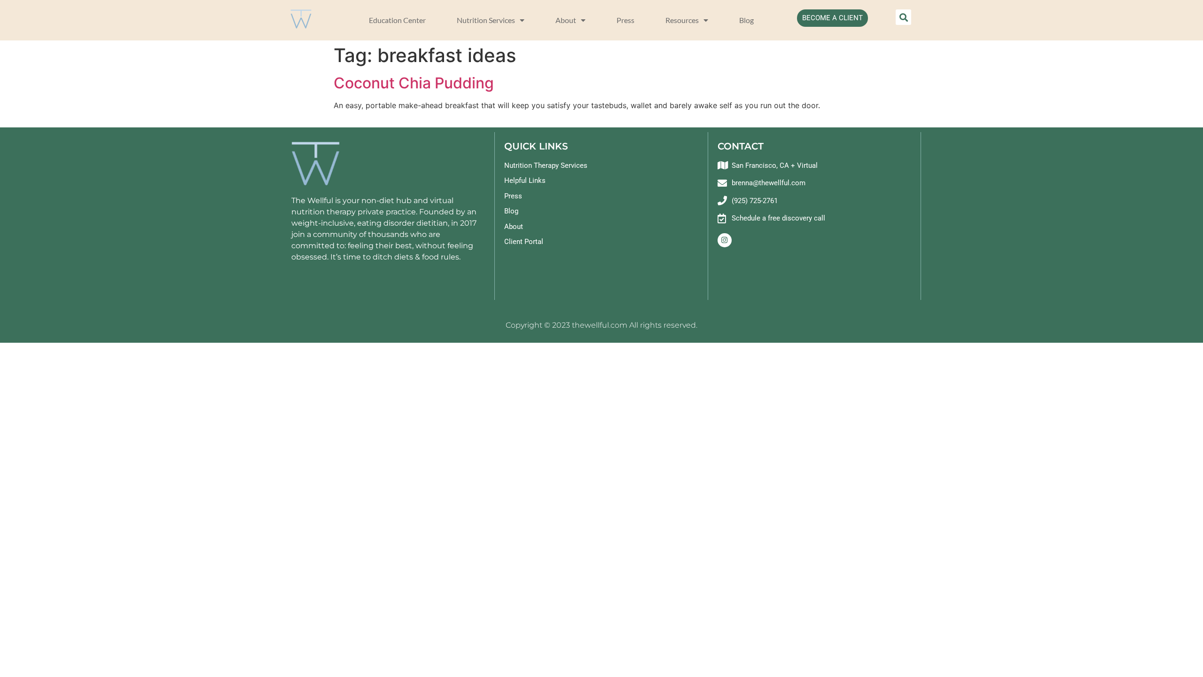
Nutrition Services (486, 20)
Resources (682, 20)
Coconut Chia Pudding (414, 83)
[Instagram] (725, 240)
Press (625, 20)
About (565, 20)
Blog (746, 20)
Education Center (397, 20)
